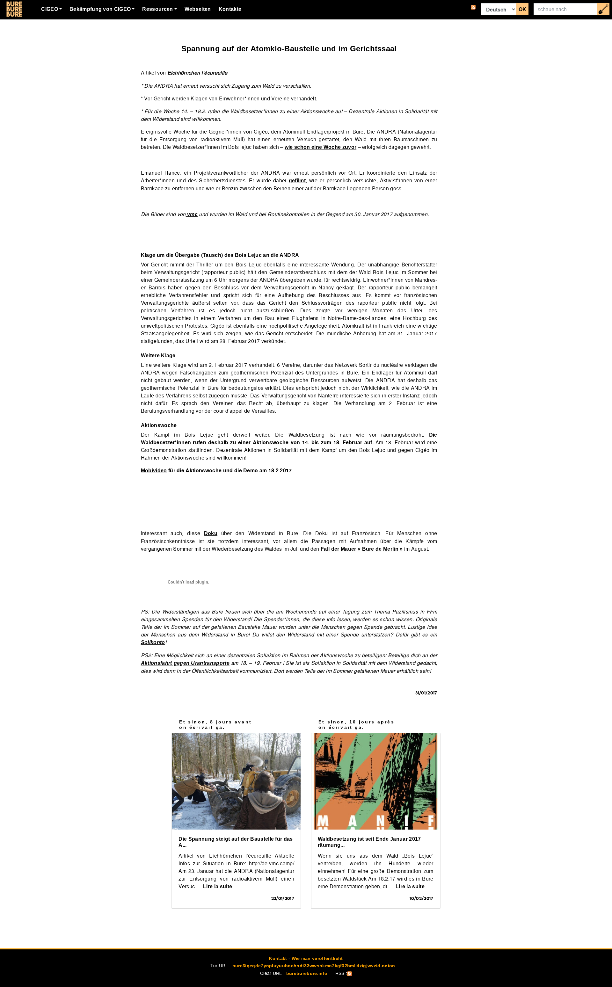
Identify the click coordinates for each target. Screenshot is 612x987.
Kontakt (278, 958)
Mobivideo (154, 470)
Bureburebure (14, 9)
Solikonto (153, 642)
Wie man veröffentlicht (317, 958)
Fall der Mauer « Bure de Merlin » (362, 549)
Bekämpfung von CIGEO (100, 9)
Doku (210, 533)
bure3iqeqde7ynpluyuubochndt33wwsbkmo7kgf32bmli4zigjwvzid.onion (313, 965)
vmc (192, 214)
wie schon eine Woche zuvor (320, 147)
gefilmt (297, 180)
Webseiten (198, 9)
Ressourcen (157, 9)
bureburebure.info (306, 973)
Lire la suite (217, 886)
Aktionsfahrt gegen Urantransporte (185, 663)
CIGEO (49, 9)
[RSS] (473, 9)
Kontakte (230, 9)
